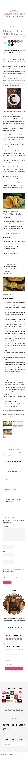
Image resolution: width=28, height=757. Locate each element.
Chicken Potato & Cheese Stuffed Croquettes (6, 436)
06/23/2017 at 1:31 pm (8, 491)
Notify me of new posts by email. (10, 577)
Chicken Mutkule (6, 426)
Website (4, 559)
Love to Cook (17, 68)
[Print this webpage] (21, 41)
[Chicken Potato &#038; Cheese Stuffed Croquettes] (7, 432)
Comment (5, 526)
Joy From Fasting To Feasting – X (10, 416)
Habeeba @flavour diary (10, 489)
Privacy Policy (14, 718)
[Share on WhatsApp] (9, 44)
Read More (12, 623)
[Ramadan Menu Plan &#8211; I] (18, 423)
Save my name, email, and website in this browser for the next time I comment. (13, 570)
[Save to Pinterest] (15, 41)
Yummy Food (14, 11)
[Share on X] (12, 41)
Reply (7, 479)
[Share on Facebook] (9, 41)
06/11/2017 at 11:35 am (8, 464)
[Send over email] (18, 41)
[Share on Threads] (12, 44)
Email (4, 551)
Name (4, 543)
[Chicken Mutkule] (7, 423)
